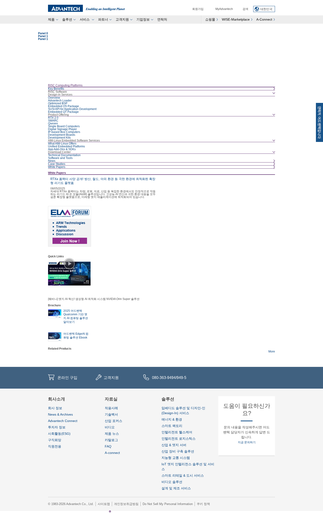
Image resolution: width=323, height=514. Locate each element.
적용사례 (111, 408)
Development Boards (61, 134)
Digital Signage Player (62, 129)
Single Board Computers (64, 126)
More (271, 351)
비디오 (110, 427)
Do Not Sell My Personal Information (168, 504)
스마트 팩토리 (172, 426)
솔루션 (67, 19)
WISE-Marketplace (236, 19)
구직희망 (54, 440)
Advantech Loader (60, 100)
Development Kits (59, 137)
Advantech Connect (62, 421)
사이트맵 (104, 504)
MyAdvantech (224, 9)
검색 (245, 9)
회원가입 (198, 9)
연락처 (162, 19)
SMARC (53, 120)
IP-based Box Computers (64, 132)
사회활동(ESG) (59, 433)
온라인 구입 (67, 378)
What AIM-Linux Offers (62, 143)
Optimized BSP (57, 103)
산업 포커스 (113, 421)
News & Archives (60, 414)
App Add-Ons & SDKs (62, 149)
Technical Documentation (64, 155)
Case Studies (56, 164)
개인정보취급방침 (126, 504)
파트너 (103, 19)
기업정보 (143, 19)
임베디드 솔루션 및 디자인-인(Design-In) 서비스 (183, 410)
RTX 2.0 (53, 117)
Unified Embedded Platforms (66, 146)
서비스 (85, 19)
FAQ (108, 446)
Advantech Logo (86, 8)
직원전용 (54, 446)
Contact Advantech (319, 122)
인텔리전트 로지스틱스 (179, 438)
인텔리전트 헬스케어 (177, 432)
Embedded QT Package (63, 112)
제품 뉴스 (112, 433)
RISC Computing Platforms (65, 85)
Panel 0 (105, 511)
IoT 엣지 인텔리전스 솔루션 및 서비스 (188, 466)
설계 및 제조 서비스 (176, 488)
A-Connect (264, 19)
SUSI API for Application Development (72, 109)
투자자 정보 (56, 427)
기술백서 (111, 414)
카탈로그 (111, 440)
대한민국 (266, 9)
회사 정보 (55, 408)
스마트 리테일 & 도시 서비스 (183, 475)
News (51, 161)
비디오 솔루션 (172, 482)
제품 (51, 19)
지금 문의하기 (247, 442)
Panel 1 (110, 511)
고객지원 (122, 19)
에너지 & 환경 (172, 419)
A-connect (112, 453)
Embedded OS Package (63, 106)
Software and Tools (60, 158)
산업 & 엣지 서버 (174, 445)
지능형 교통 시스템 (176, 458)
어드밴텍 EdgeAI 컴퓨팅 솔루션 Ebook (75, 335)
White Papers (56, 167)
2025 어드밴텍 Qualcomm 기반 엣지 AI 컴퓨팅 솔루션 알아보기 (75, 316)
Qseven (53, 123)
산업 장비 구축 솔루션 (178, 451)
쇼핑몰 (210, 19)
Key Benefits (56, 88)
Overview (54, 97)
